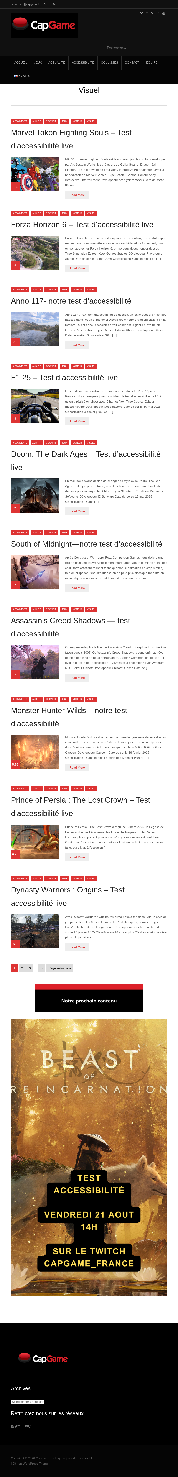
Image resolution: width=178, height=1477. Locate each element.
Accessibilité (83, 62)
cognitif (51, 121)
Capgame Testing (48, 1458)
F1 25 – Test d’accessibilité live (64, 377)
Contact (132, 62)
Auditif (36, 121)
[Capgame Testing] (44, 35)
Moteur (77, 121)
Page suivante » (60, 968)
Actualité (56, 62)
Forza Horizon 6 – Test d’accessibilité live (82, 224)
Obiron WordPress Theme (31, 1463)
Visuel (91, 121)
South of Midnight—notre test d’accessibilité (86, 543)
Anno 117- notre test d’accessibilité (71, 300)
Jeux (38, 62)
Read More (77, 195)
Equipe (151, 62)
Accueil (20, 62)
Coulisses (109, 62)
